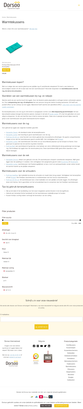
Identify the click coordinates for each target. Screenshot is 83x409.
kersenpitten (9, 271)
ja (4, 280)
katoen (5, 261)
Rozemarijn (74, 162)
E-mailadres (5, 314)
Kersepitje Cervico (12, 159)
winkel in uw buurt (15, 357)
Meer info (6, 70)
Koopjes (70, 377)
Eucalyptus (64, 162)
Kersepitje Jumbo (11, 135)
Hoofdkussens (71, 345)
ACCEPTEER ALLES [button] (61, 405)
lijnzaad (60, 139)
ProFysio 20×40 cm (12, 137)
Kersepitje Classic (12, 132)
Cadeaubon (71, 380)
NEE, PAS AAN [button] (46, 405)
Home (4, 17)
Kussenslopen (70, 347)
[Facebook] (34, 346)
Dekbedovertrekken (70, 356)
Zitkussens (70, 369)
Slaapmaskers (70, 372)
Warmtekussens (71, 366)
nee (7, 242)
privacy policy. (33, 406)
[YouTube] (41, 346)
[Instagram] (38, 346)
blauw (5, 252)
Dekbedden (71, 353)
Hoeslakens (71, 358)
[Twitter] (45, 346)
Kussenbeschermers (71, 350)
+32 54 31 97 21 (15, 355)
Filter (5, 223)
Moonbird (71, 374)
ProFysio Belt (10, 146)
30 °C (7, 290)
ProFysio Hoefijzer (12, 175)
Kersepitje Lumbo (11, 141)
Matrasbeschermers (70, 361)
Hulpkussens (71, 364)
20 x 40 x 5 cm (10, 233)
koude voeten (53, 114)
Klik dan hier (33, 29)
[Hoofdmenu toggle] (79, 5)
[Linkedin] (49, 346)
